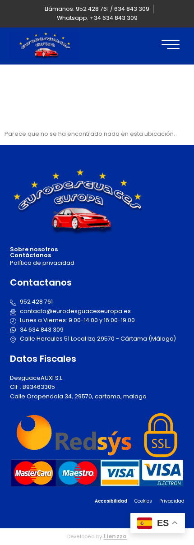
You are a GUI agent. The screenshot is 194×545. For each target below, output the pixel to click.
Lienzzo (115, 536)
